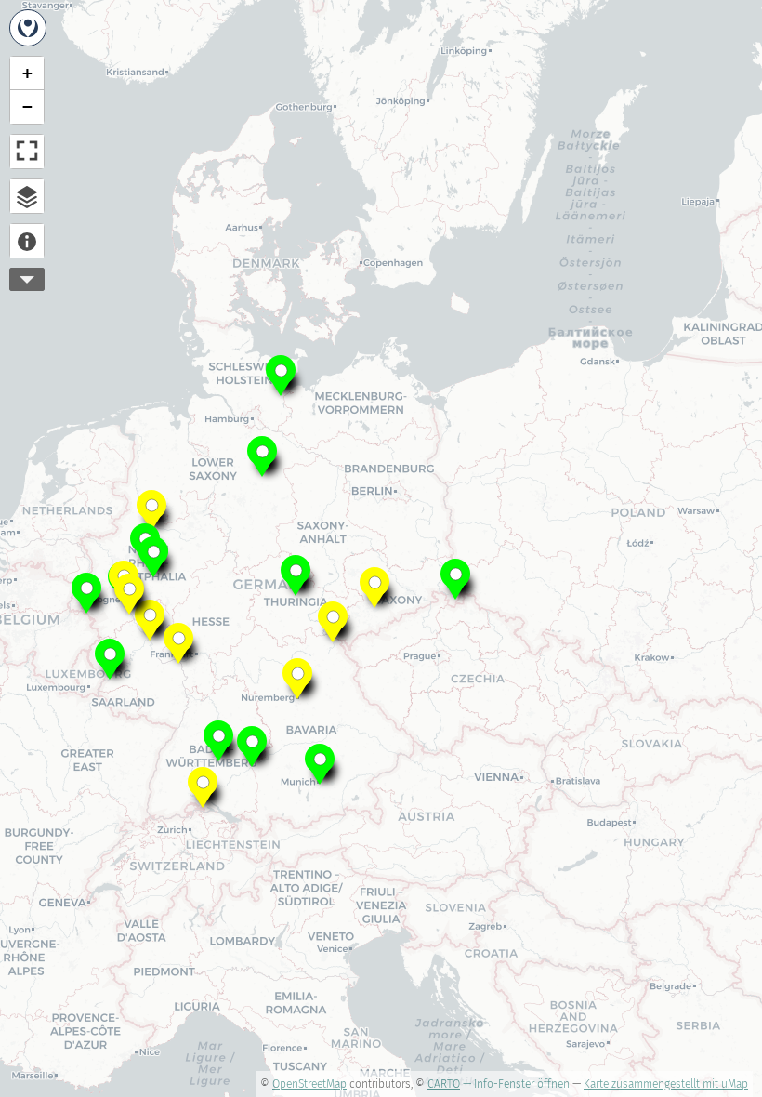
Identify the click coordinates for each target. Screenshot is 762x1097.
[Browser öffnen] (27, 196)
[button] (281, 373)
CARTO (443, 1083)
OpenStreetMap (309, 1083)
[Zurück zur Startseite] (27, 27)
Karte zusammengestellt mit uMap (666, 1083)
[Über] (27, 241)
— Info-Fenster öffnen (516, 1083)
